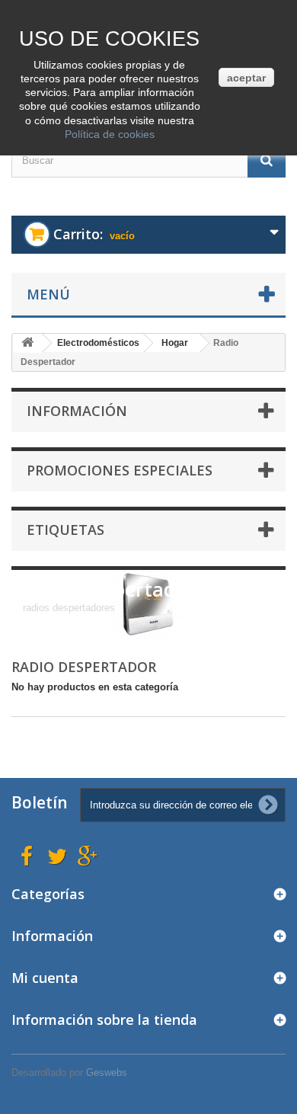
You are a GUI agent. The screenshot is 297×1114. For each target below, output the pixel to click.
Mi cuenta (44, 977)
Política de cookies (110, 134)
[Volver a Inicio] (27, 343)
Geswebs (106, 1072)
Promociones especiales (119, 470)
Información (77, 411)
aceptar (246, 78)
